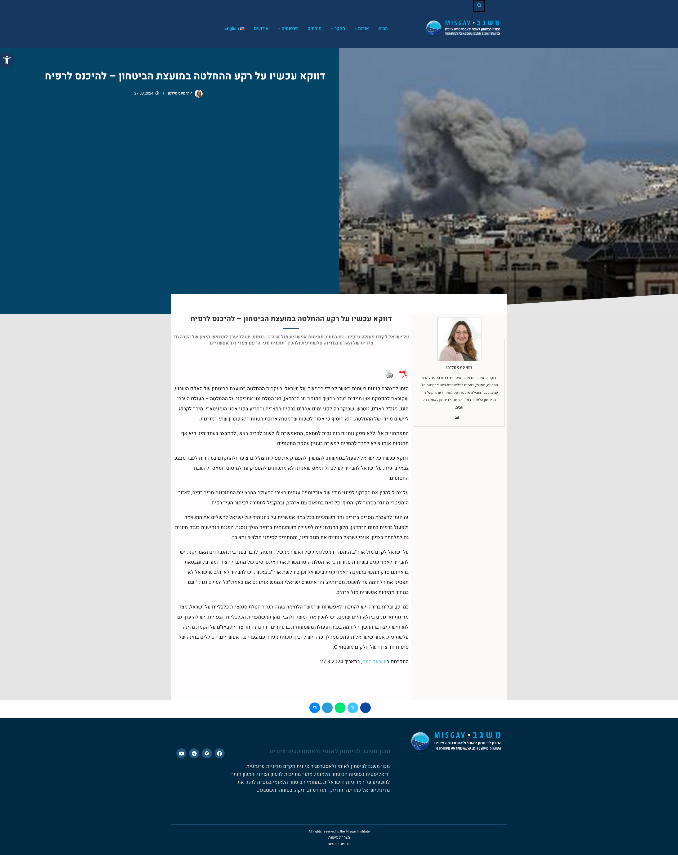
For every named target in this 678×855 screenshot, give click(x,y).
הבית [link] (383, 28)
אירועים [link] (261, 28)
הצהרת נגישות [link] (339, 837)
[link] (7, 60)
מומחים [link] (314, 28)
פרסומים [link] (290, 28)
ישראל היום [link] (374, 661)
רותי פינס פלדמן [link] (180, 93)
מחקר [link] (339, 28)
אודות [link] (363, 28)
